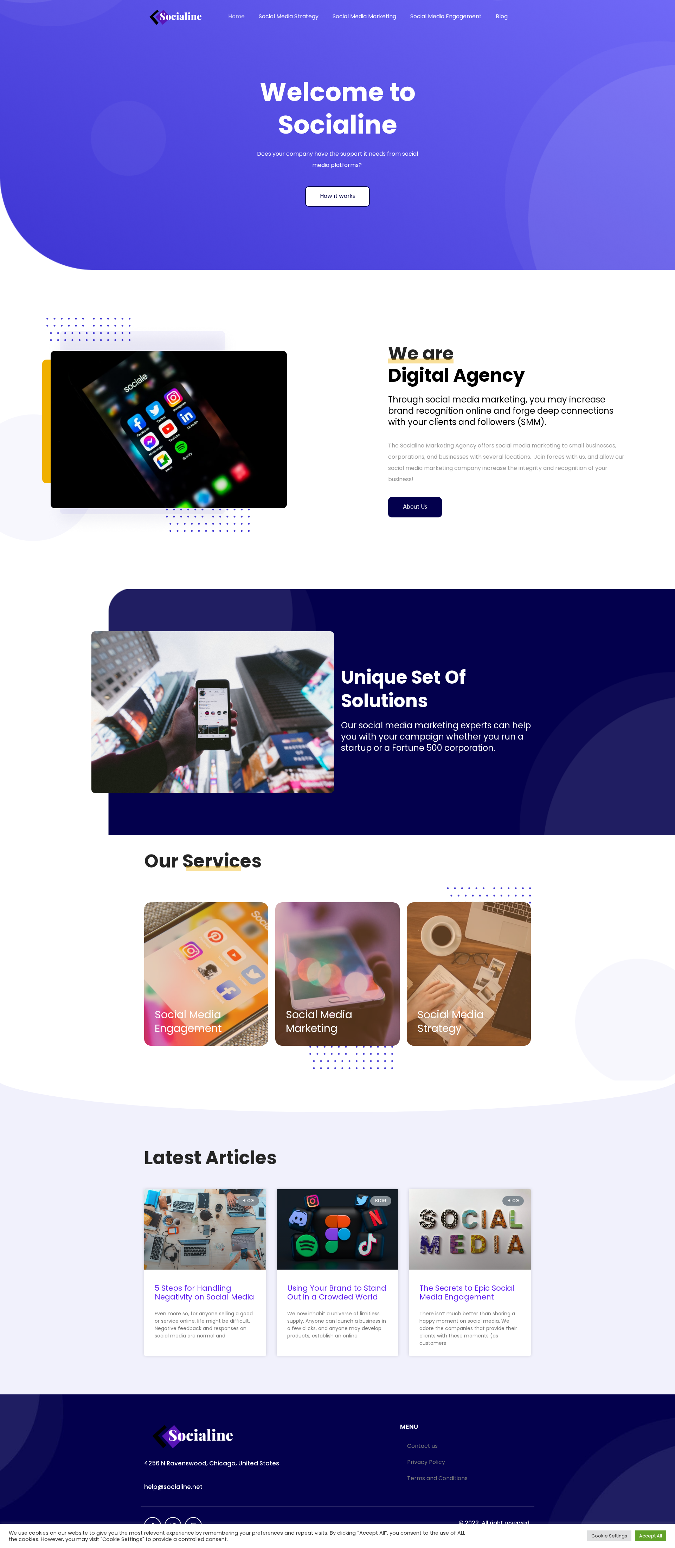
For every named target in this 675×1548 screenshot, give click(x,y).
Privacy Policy (426, 1462)
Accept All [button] (650, 1536)
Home (236, 16)
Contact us (422, 1446)
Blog (502, 16)
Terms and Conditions (437, 1478)
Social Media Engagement (446, 16)
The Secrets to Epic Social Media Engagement (466, 1292)
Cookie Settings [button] (609, 1536)
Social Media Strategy (289, 16)
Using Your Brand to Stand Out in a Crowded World (336, 1292)
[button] (337, 196)
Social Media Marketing (364, 16)
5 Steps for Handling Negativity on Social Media (204, 1292)
